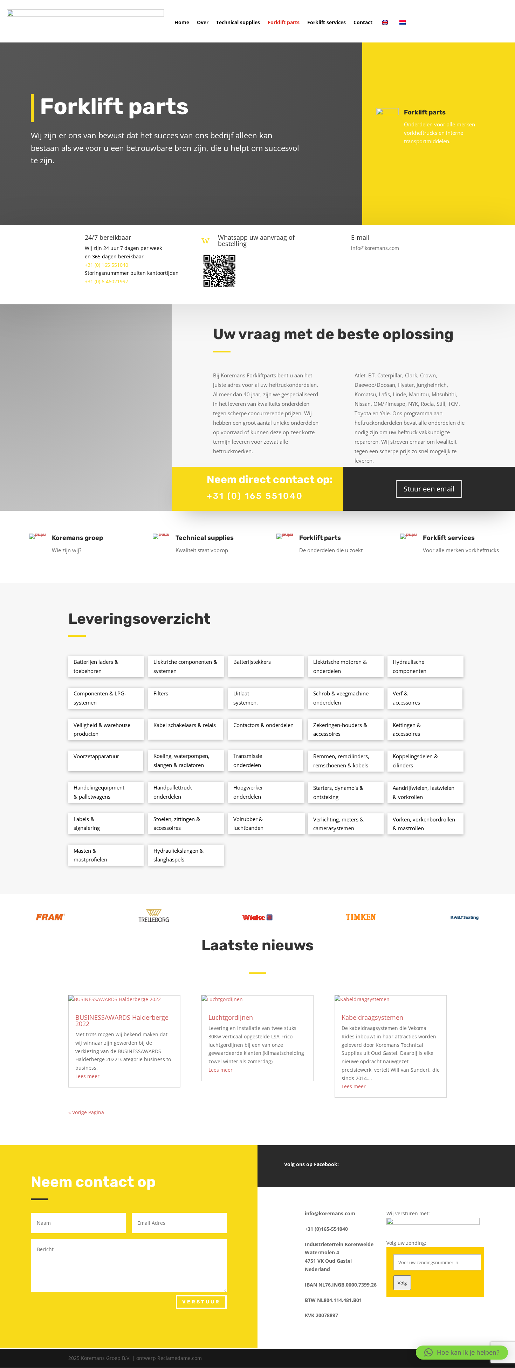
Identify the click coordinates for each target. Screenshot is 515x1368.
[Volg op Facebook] (386, 1164)
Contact (362, 22)
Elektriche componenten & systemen (185, 666)
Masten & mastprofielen (90, 855)
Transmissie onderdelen (247, 760)
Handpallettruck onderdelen (172, 792)
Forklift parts (284, 22)
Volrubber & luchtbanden (248, 823)
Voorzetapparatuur (96, 756)
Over (202, 22)
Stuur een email (429, 489)
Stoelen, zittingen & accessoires (176, 823)
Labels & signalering (87, 823)
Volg (402, 1283)
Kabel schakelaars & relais (184, 724)
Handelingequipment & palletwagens (99, 792)
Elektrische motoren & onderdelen (340, 666)
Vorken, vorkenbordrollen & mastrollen (424, 824)
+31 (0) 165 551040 (106, 265)
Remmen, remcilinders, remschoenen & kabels (341, 761)
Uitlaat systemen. (245, 698)
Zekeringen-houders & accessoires (340, 729)
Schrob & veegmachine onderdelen (341, 698)
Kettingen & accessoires (407, 729)
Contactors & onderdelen (263, 724)
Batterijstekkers (252, 661)
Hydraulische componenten (409, 666)
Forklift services (326, 22)
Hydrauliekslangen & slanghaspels (178, 855)
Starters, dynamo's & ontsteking (338, 792)
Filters (160, 693)
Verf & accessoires (406, 698)
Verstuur (201, 1302)
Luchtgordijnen (230, 1017)
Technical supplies (238, 22)
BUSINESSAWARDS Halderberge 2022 (122, 1020)
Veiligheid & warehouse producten (102, 729)
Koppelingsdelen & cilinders (415, 761)
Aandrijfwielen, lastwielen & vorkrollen (423, 792)
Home (181, 22)
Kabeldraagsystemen (372, 1017)
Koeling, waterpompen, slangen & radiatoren (181, 760)
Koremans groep (77, 538)
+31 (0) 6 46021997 (106, 281)
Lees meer (87, 1076)
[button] (462, 1353)
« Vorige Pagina (86, 1112)
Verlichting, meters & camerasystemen (338, 824)
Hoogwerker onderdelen (248, 792)
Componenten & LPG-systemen (100, 698)
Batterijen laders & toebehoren (96, 666)
